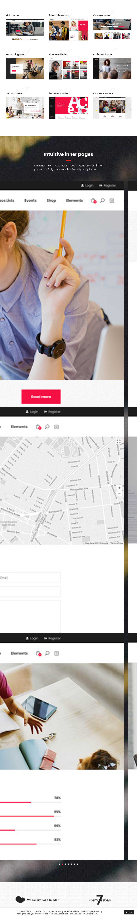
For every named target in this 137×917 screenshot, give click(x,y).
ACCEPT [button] (129, 912)
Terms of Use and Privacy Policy (83, 913)
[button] (59, 864)
